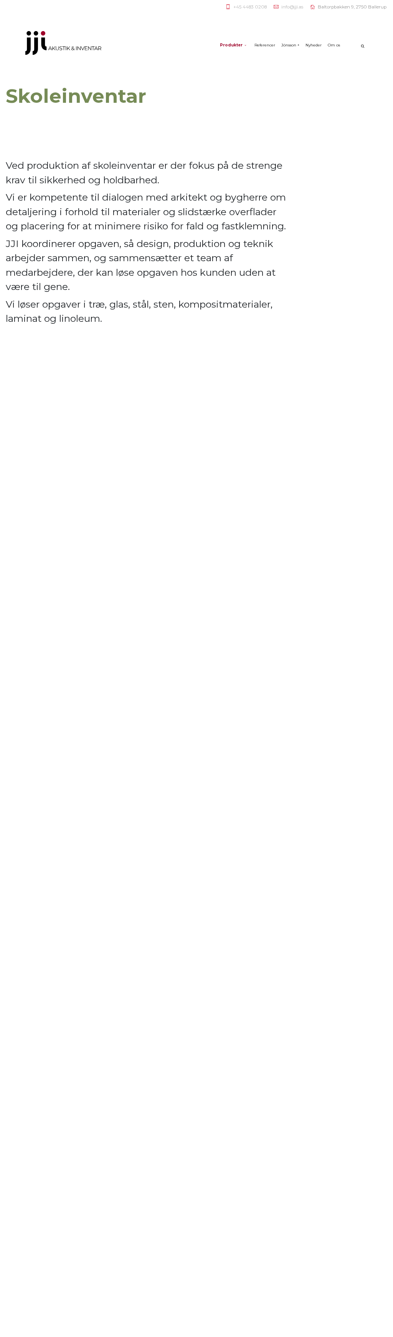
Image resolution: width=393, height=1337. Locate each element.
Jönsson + (290, 45)
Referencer (264, 45)
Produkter (231, 45)
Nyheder (313, 45)
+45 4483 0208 (250, 7)
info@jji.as (292, 7)
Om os (334, 45)
